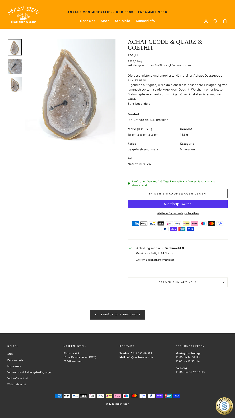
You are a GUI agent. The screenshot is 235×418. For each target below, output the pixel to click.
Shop (105, 21)
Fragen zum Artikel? (177, 282)
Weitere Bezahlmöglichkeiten (178, 213)
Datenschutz (15, 360)
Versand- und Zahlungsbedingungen (29, 372)
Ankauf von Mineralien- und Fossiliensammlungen (117, 12)
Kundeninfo (145, 21)
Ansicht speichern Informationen (155, 259)
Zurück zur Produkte (120, 314)
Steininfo (122, 21)
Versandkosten (181, 65)
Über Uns (87, 21)
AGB (10, 354)
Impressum (14, 366)
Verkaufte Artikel (17, 378)
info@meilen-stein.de (139, 357)
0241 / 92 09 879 (141, 353)
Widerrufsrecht (16, 384)
